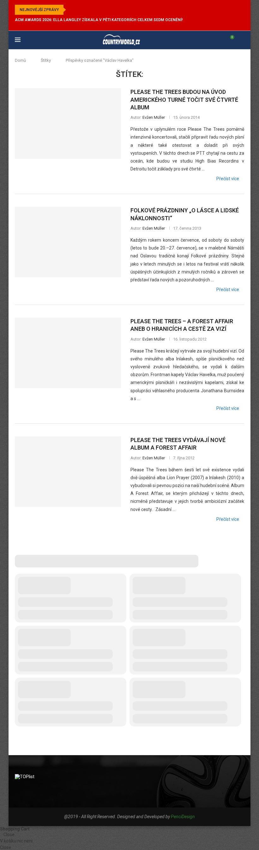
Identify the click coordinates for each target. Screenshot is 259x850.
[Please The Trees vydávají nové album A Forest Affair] (68, 471)
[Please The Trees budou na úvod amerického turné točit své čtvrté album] (68, 123)
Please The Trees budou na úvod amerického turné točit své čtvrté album (184, 100)
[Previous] (72, 10)
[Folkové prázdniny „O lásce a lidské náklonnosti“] (68, 242)
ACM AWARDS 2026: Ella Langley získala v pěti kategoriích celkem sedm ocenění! (99, 20)
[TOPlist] (24, 776)
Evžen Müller (153, 117)
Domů (20, 60)
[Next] (79, 10)
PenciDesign (183, 816)
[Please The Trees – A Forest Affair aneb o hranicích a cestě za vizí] (68, 353)
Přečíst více (227, 178)
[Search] (241, 40)
